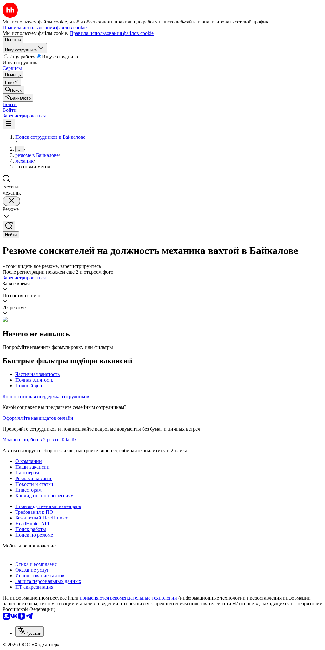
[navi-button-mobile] (9, 124)
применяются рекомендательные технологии (128, 597)
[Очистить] (11, 201)
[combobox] (32, 187)
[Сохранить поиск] (9, 226)
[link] (13, 90)
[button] (10, 104)
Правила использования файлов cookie (112, 33)
